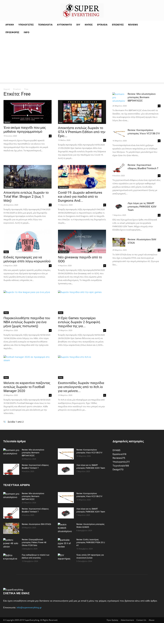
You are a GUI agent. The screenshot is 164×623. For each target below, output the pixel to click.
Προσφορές (8, 187)
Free (60, 122)
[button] (157, 24)
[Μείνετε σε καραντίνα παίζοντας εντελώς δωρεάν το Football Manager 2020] (28, 367)
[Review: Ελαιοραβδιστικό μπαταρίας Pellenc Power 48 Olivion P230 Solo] (11, 543)
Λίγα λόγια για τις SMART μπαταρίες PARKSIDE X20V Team (142, 206)
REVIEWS (133, 24)
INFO (26, 32)
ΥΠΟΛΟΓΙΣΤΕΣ (26, 24)
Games (7, 122)
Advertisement (127, 620)
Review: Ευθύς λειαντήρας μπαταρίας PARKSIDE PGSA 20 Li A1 (90, 542)
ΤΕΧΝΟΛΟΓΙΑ (45, 24)
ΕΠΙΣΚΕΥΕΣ (118, 24)
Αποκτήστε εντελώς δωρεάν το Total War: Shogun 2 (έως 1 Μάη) (26, 196)
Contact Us (141, 620)
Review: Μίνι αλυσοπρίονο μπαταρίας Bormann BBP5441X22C (142, 97)
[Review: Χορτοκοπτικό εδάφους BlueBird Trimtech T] (118, 167)
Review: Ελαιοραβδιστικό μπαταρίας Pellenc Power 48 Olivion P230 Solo (34, 542)
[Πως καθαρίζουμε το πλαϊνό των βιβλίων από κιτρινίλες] (11, 559)
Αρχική (7, 89)
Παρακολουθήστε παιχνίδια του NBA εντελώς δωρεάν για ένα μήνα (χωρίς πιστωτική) (27, 322)
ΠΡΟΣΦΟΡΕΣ (12, 32)
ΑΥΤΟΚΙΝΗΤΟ (64, 24)
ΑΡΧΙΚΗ (9, 24)
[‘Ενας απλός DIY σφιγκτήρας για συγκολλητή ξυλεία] (65, 559)
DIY (78, 24)
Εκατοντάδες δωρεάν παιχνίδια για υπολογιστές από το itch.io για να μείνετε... (81, 387)
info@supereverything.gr (29, 607)
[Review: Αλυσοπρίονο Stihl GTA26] (118, 242)
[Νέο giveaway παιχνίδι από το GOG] (82, 241)
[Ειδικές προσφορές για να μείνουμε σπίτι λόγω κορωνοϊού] (28, 241)
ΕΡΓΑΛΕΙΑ (102, 24)
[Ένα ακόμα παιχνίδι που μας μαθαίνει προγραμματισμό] (28, 112)
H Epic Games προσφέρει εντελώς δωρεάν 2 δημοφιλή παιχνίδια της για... (79, 322)
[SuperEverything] (82, 10)
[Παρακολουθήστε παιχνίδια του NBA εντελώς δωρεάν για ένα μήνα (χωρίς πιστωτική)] (28, 302)
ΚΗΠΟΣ (89, 24)
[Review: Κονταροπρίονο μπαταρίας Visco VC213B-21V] (118, 133)
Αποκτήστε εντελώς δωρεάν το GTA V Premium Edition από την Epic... (81, 132)
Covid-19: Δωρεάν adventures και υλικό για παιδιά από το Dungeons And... (80, 196)
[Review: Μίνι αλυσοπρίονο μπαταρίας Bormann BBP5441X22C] (118, 97)
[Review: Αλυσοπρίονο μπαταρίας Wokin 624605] (66, 528)
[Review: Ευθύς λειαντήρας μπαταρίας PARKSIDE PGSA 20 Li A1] (66, 543)
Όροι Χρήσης (112, 620)
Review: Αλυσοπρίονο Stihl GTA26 (36, 524)
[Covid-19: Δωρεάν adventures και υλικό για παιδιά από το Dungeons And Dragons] (82, 177)
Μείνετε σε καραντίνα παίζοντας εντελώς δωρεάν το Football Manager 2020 (27, 387)
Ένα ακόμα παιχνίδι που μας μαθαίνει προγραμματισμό (25, 130)
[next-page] (7, 421)
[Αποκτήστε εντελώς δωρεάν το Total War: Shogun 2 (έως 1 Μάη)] (28, 177)
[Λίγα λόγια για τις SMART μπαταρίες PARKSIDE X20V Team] (118, 206)
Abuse (151, 620)
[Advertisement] (82, 60)
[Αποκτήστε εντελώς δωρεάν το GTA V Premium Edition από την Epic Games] (82, 112)
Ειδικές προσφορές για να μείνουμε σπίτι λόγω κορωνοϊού (27, 259)
